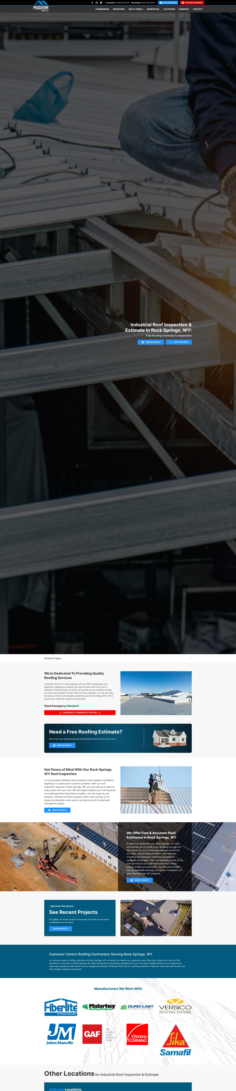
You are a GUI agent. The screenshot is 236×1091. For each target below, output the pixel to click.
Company (184, 9)
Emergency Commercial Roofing (80, 712)
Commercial (102, 9)
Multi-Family (136, 9)
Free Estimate (170, 2)
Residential (153, 9)
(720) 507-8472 (122, 3)
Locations (169, 9)
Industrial (119, 9)
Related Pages (52, 658)
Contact (198, 9)
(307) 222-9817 (148, 3)
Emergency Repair (193, 2)
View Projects (60, 928)
